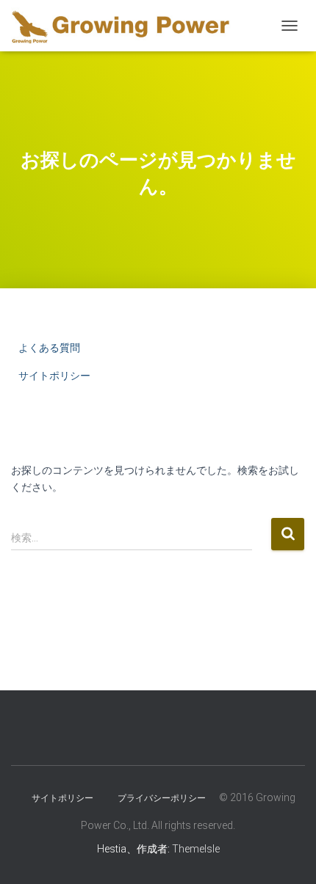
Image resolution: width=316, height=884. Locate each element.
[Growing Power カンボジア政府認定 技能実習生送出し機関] (126, 25)
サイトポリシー (54, 375)
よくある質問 (49, 348)
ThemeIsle (196, 849)
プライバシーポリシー (162, 798)
